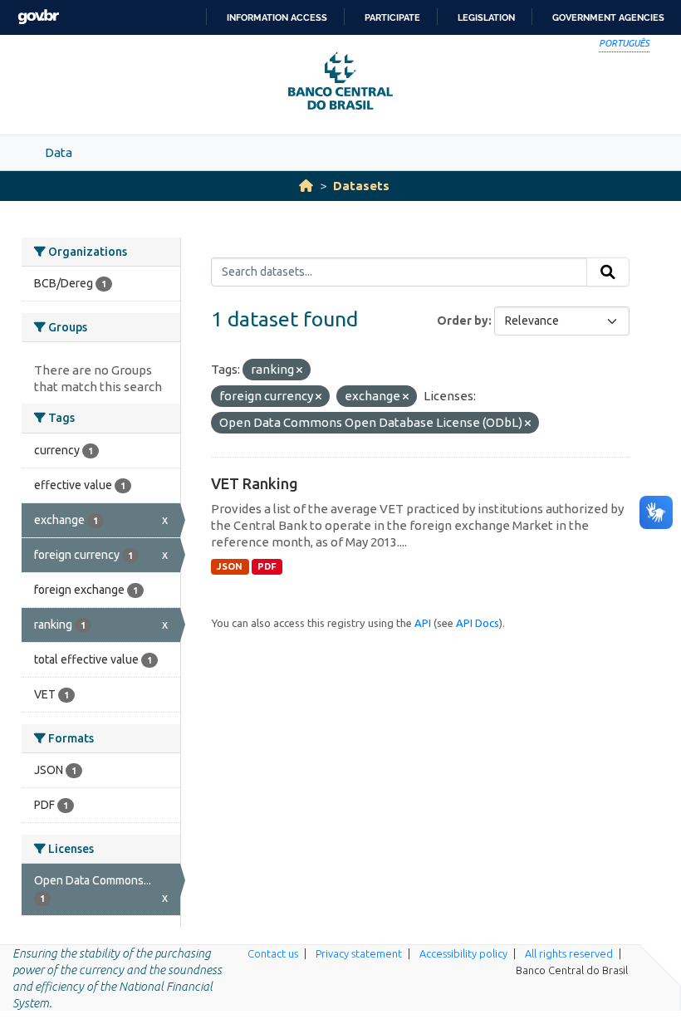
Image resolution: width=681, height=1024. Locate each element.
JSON (230, 566)
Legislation (486, 17)
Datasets (361, 186)
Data (58, 152)
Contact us (272, 953)
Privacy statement (359, 953)
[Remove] (299, 370)
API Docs (477, 623)
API (422, 623)
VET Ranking (254, 483)
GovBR (38, 17)
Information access (277, 17)
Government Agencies (608, 17)
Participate (392, 17)
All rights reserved (569, 953)
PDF (267, 566)
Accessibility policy (463, 953)
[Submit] (608, 272)
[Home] (306, 186)
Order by (462, 320)
